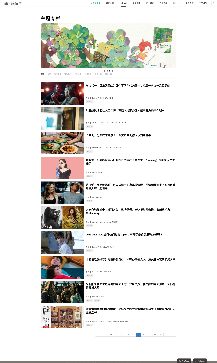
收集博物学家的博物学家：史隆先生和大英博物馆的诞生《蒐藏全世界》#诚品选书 (130, 311)
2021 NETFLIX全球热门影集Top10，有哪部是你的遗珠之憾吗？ (124, 234)
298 (155, 335)
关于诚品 (203, 3)
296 (144, 335)
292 (122, 335)
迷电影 (97, 300)
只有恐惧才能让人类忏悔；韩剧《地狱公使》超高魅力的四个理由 (125, 110)
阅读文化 (98, 74)
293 (127, 335)
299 (160, 335)
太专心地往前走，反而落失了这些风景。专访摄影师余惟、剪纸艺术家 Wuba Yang (128, 211)
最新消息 (137, 3)
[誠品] (15, 3)
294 (133, 335)
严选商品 (163, 3)
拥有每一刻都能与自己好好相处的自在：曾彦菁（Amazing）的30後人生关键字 (130, 162)
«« (98, 335)
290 (111, 335)
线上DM (176, 3)
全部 (42, 74)
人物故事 (78, 74)
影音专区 (110, 3)
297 (149, 335)
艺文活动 (150, 3)
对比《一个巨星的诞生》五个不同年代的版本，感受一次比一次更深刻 (128, 85)
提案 (49, 74)
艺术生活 (108, 74)
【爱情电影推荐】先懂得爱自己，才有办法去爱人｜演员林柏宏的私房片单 (130, 259)
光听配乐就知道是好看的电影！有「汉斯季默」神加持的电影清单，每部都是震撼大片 (130, 286)
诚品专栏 (67, 74)
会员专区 (190, 3)
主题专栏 (123, 3)
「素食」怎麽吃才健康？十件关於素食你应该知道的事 (118, 135)
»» (174, 335)
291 (116, 335)
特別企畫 (57, 74)
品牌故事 (88, 74)
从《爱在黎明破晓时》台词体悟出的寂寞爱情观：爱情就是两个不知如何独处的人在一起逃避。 (130, 186)
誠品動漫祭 (96, 3)
